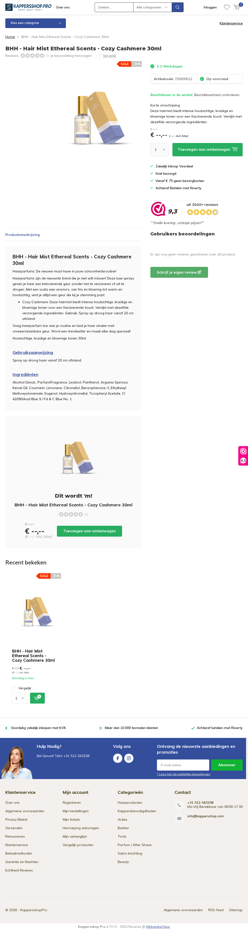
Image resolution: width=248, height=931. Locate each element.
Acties (122, 819)
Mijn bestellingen (76, 811)
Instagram (128, 758)
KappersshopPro (33, 910)
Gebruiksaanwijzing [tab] (33, 352)
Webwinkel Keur (158, 927)
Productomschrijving (22, 235)
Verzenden (14, 828)
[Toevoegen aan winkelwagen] (37, 698)
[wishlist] (227, 7)
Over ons (63, 7)
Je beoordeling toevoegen (71, 55)
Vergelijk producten (78, 845)
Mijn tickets (71, 819)
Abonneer (227, 765)
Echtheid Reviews (19, 870)
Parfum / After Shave (135, 845)
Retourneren (15, 836)
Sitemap (236, 910)
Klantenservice (231, 23)
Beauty (123, 862)
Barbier (123, 828)
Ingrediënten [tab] (25, 374)
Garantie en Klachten (22, 862)
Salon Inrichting (130, 853)
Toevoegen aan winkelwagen (89, 531)
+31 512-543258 (200, 803)
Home (10, 37)
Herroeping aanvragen (81, 828)
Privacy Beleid (16, 819)
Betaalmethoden (18, 853)
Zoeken (178, 7)
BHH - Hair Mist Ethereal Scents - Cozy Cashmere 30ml (33, 655)
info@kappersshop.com (205, 816)
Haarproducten (130, 802)
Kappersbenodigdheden (137, 811)
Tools (122, 836)
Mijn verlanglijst (75, 836)
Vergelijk (24, 688)
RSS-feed (216, 910)
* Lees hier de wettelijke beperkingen (183, 774)
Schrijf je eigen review (177, 272)
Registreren (72, 802)
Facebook (117, 758)
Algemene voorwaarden (24, 811)
